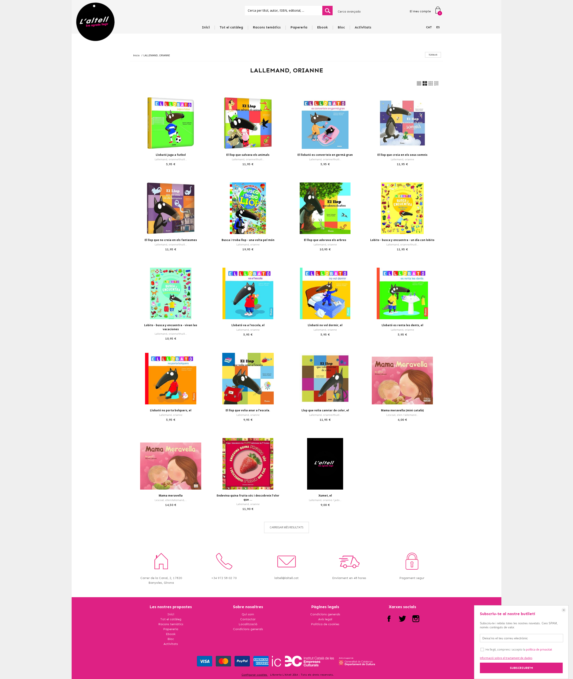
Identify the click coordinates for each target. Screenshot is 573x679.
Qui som (248, 614)
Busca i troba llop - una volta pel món (248, 240)
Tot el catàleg (231, 27)
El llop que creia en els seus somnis (402, 155)
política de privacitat (539, 649)
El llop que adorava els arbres (325, 240)
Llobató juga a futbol (171, 155)
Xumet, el (325, 495)
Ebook (322, 27)
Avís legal (325, 619)
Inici (206, 27)
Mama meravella (171, 495)
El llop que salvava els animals (247, 155)
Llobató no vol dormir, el (325, 325)
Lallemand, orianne (402, 159)
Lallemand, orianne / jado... (325, 500)
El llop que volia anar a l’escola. (248, 410)
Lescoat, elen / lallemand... (402, 415)
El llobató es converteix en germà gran (325, 155)
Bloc (341, 27)
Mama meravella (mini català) (402, 410)
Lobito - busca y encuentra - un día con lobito (402, 240)
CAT (429, 27)
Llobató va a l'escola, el (248, 325)
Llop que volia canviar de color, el (325, 410)
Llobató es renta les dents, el (402, 325)
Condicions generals (248, 629)
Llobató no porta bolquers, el (170, 410)
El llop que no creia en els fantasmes (171, 240)
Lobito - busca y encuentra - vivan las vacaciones (170, 327)
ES (438, 27)
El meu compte (420, 11)
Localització (248, 624)
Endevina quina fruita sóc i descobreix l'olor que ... (248, 497)
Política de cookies (325, 624)
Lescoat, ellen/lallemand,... (171, 500)
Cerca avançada (349, 11)
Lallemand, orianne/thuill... (171, 159)
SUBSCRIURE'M (521, 668)
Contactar (248, 619)
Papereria (299, 27)
